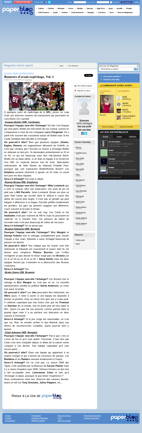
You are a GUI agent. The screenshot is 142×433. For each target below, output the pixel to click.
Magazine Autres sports (18, 65)
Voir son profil (84, 126)
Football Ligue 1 (81, 152)
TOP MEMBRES (123, 91)
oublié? (137, 2)
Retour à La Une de (26, 396)
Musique (61, 8)
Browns (78, 147)
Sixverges (28, 80)
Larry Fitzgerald (81, 190)
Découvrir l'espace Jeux (112, 177)
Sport (78, 243)
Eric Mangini (80, 180)
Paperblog (17, 10)
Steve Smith (80, 158)
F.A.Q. (60, 418)
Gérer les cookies (64, 421)
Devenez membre (126, 127)
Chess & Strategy (128, 116)
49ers (78, 174)
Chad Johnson (80, 185)
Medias (80, 8)
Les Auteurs (73, 66)
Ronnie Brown (81, 212)
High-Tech (101, 8)
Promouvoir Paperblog (92, 416)
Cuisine (65, 12)
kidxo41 (125, 109)
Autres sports (80, 240)
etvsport (125, 103)
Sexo (112, 12)
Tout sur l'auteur (108, 127)
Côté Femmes (43, 12)
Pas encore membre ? (112, 76)
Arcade (105, 137)
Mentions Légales (38, 421)
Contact (8, 418)
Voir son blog (84, 129)
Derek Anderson (81, 218)
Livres (70, 8)
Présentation (36, 416)
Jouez (126, 146)
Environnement (77, 12)
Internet (90, 8)
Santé (55, 12)
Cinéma (51, 8)
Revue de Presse (64, 416)
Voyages (90, 12)
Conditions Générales (39, 418)
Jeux (61, 66)
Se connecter (126, 2)
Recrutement (10, 421)
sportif (124, 97)
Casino (119, 137)
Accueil (7, 2)
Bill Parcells (80, 196)
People (129, 8)
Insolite (119, 8)
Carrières (102, 12)
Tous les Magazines (125, 12)
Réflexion (132, 137)
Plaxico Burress (81, 207)
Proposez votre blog (111, 80)
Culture (41, 8)
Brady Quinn (80, 201)
